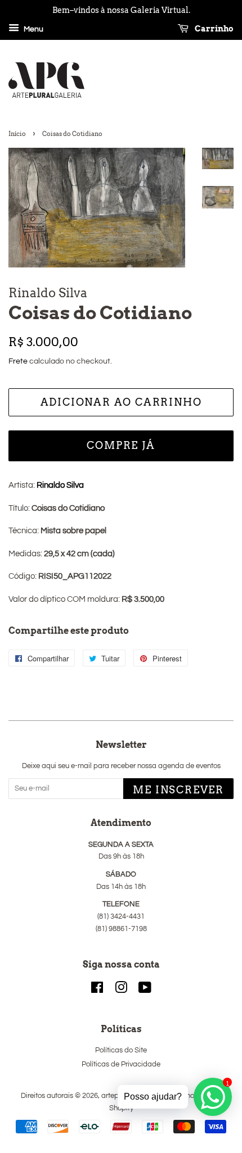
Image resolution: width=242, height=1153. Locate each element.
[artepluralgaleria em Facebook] (97, 990)
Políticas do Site (121, 1050)
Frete (18, 361)
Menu (32, 29)
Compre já (121, 445)
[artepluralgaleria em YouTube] (144, 990)
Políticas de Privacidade (121, 1064)
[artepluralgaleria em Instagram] (121, 990)
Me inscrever (178, 790)
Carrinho (213, 28)
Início (17, 134)
